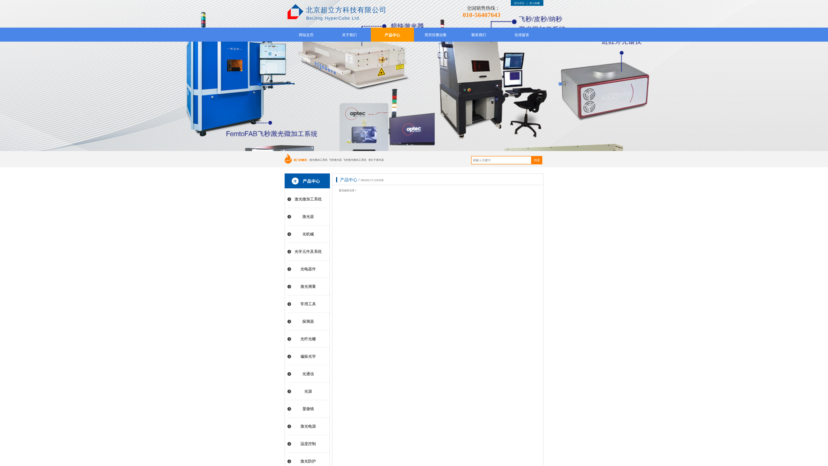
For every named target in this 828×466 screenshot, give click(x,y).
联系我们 (478, 34)
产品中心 (392, 35)
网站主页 (306, 34)
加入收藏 (534, 3)
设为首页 (519, 3)
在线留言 (521, 34)
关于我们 (349, 34)
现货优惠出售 (436, 34)
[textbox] (501, 160)
